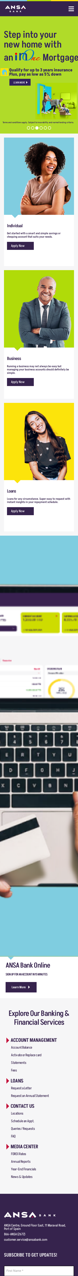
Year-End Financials (23, 1169)
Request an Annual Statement (30, 1095)
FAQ (13, 1136)
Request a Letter (21, 1088)
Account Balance (21, 1047)
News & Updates (21, 1176)
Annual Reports (20, 1161)
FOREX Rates (18, 1153)
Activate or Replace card (26, 1055)
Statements (18, 1062)
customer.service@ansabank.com (25, 1239)
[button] (21, 987)
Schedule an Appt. (22, 1121)
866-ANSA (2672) (14, 1234)
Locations (17, 1113)
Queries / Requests (23, 1128)
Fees (14, 1070)
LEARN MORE (19, 82)
